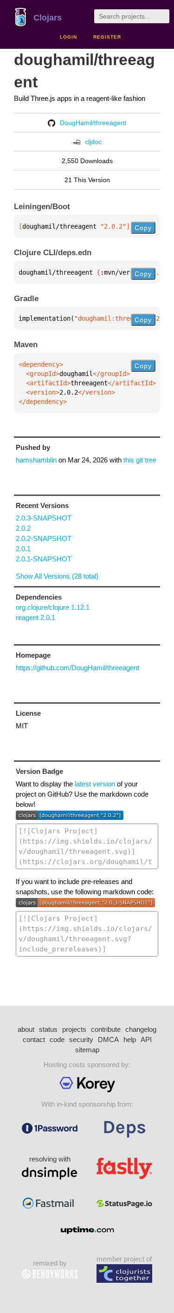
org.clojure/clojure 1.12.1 (53, 607)
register (107, 37)
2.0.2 (23, 528)
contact (34, 1039)
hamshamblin (36, 460)
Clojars (47, 17)
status (48, 1029)
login (68, 37)
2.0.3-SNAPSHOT (43, 518)
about (26, 1029)
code (57, 1039)
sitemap (87, 1050)
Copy (143, 227)
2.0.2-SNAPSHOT (43, 538)
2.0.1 (23, 549)
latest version (95, 784)
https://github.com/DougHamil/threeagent (77, 668)
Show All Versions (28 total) (57, 576)
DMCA (108, 1039)
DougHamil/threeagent (93, 122)
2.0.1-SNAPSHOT (43, 559)
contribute (106, 1029)
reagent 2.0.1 (35, 617)
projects (74, 1029)
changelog (140, 1029)
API (146, 1039)
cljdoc (93, 141)
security (81, 1039)
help (129, 1039)
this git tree (139, 460)
